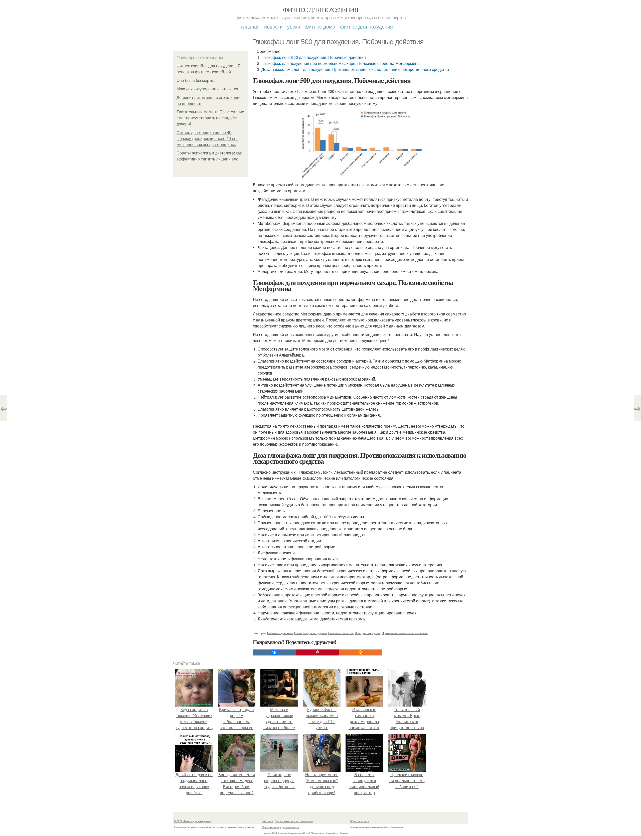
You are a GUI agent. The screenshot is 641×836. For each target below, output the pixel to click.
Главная (250, 26)
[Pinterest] (317, 652)
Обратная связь (359, 821)
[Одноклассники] (360, 652)
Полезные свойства (341, 633)
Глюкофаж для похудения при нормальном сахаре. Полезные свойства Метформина (340, 63)
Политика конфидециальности (280, 827)
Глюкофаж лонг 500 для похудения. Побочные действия (313, 57)
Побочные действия (280, 633)
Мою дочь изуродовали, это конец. (208, 89)
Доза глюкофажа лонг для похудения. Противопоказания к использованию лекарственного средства (355, 69)
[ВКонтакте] (274, 652)
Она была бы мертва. (197, 80)
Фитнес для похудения (320, 9)
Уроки (293, 26)
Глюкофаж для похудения (310, 633)
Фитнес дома (320, 26)
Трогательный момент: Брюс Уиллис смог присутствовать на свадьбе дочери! (210, 118)
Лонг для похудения (367, 633)
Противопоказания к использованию (405, 633)
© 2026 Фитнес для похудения (192, 821)
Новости (273, 26)
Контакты (267, 821)
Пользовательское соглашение (294, 821)
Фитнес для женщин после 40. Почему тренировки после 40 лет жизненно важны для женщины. (207, 138)
